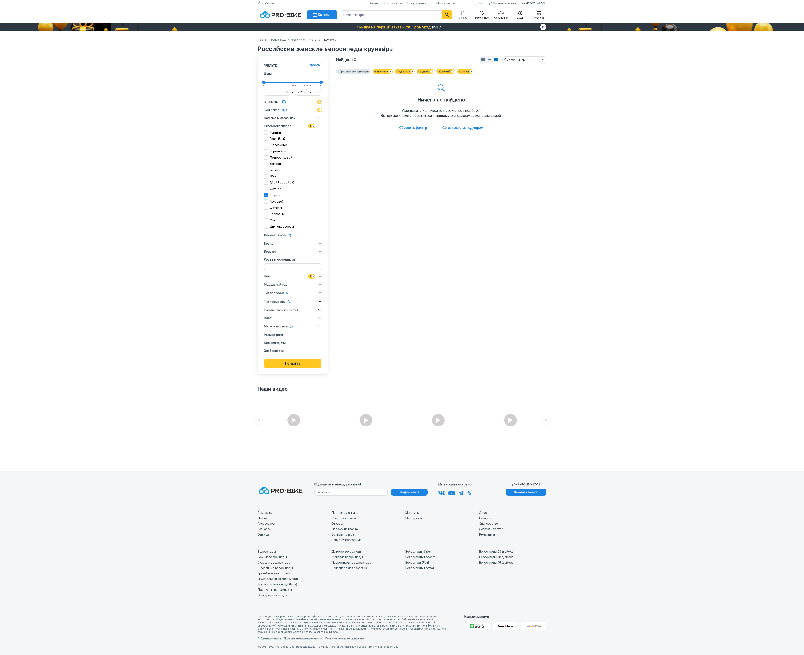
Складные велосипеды (274, 562)
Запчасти (264, 529)
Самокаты (265, 513)
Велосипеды (278, 40)
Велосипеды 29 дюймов (496, 552)
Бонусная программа (346, 540)
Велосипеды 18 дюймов (496, 557)
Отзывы (337, 523)
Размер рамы (274, 335)
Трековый (277, 214)
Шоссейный (278, 145)
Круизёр (276, 195)
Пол (267, 276)
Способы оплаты (343, 518)
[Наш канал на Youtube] (451, 492)
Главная (262, 40)
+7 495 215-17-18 (534, 3)
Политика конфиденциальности (303, 638)
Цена (268, 74)
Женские (314, 40)
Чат (481, 3)
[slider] (263, 82)
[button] (402, 27)
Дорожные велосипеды (275, 590)
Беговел (276, 170)
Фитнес (275, 189)
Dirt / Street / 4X (282, 183)
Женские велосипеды (347, 557)
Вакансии (485, 518)
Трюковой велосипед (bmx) (277, 584)
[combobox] (524, 59)
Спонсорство (488, 523)
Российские (297, 40)
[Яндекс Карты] (505, 626)
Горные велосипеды (272, 557)
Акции (374, 3)
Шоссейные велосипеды (275, 568)
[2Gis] (477, 626)
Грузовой (277, 201)
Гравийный (278, 139)
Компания (390, 3)
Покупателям (416, 3)
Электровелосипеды (273, 595)
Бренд (268, 243)
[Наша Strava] (469, 492)
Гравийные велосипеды (274, 573)
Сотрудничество (491, 529)
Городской (278, 151)
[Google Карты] (533, 626)
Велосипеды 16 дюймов (496, 562)
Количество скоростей (281, 310)
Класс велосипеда (277, 126)
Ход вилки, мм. (275, 343)
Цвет (268, 318)
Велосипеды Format (419, 568)
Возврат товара (342, 534)
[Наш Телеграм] (461, 492)
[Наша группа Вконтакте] (441, 492)
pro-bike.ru (330, 632)
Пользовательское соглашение (344, 638)
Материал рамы (276, 326)
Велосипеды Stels (418, 552)
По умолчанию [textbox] (515, 59)
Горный (275, 132)
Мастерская (413, 518)
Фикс (273, 220)
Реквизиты (487, 534)
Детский (276, 164)
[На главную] (281, 15)
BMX (273, 176)
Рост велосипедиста (279, 259)
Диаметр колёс (275, 235)
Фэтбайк (276, 208)
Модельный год (275, 284)
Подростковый (281, 157)
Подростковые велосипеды (351, 562)
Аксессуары (266, 523)
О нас (483, 513)
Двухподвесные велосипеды (278, 579)
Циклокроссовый (282, 227)
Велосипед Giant (417, 562)
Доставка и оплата (344, 513)
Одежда (264, 534)
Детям (262, 518)
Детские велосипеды (346, 552)
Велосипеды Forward (420, 557)
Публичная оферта (269, 638)
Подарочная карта (344, 529)
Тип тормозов (274, 302)
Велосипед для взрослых (349, 568)
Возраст (270, 251)
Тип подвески (274, 293)
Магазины (443, 3)
